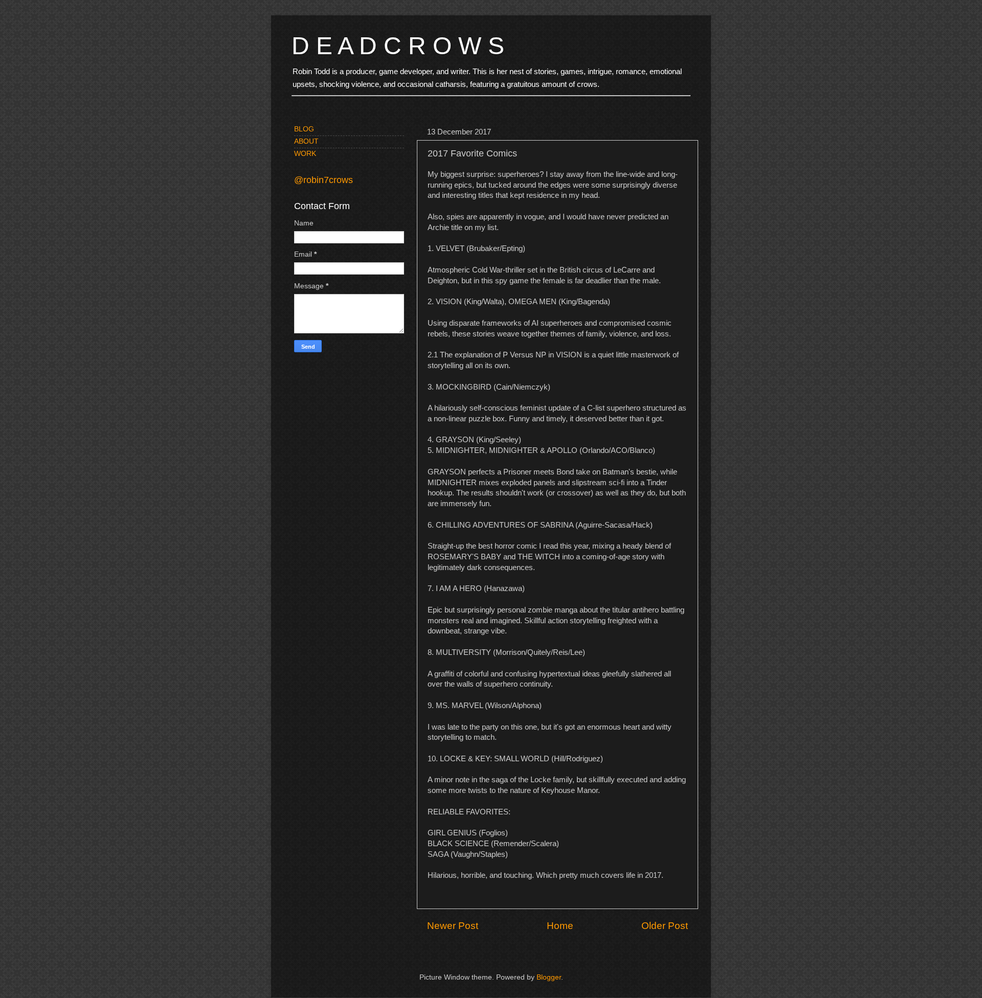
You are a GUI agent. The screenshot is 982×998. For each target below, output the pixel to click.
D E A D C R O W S (398, 45)
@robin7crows (323, 180)
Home (560, 925)
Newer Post (452, 925)
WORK (305, 153)
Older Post (664, 925)
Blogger (549, 977)
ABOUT (306, 141)
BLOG (304, 129)
